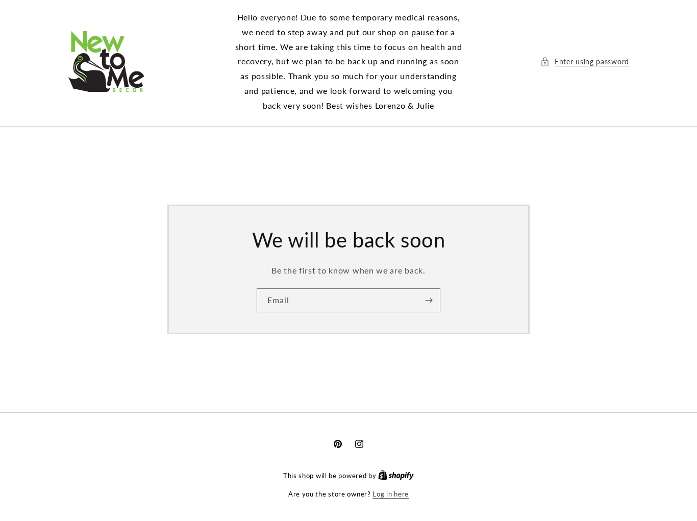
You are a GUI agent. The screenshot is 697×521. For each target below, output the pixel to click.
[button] (584, 61)
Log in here (390, 494)
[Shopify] (396, 476)
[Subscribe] (428, 300)
